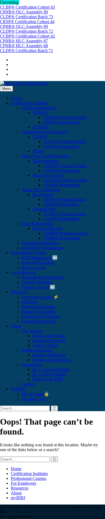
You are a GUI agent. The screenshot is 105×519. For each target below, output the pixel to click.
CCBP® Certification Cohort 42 (27, 36)
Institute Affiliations (49, 355)
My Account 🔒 (35, 394)
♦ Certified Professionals (42, 247)
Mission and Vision (48, 335)
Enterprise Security (48, 175)
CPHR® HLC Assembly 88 (24, 45)
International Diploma (40, 243)
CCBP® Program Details (64, 214)
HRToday (30, 302)
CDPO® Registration (61, 170)
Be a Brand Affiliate (49, 374)
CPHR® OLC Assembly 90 (24, 12)
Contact (28, 384)
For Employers (23, 272)
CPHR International (38, 107)
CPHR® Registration (61, 122)
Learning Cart (33, 398)
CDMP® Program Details (65, 233)
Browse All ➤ (34, 267)
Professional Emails (38, 306)
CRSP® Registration (61, 204)
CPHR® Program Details (64, 117)
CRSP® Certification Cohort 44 (27, 21)
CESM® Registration (61, 185)
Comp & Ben (43, 209)
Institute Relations (37, 350)
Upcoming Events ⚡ (40, 297)
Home (16, 98)
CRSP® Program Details (64, 199)
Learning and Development (45, 132)
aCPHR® (40, 127)
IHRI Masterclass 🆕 (40, 257)
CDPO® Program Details (65, 165)
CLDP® (39, 136)
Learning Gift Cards (39, 321)
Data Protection (45, 161)
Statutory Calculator (38, 311)
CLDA (38, 151)
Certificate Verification (41, 316)
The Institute (32, 331)
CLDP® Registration (61, 146)
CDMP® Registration (61, 238)
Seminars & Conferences (43, 277)
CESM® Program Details (65, 180)
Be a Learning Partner (51, 369)
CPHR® (39, 112)
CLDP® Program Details (64, 141)
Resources (19, 292)
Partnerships (32, 364)
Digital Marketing (47, 228)
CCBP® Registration (61, 218)
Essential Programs (38, 262)
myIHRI (18, 389)
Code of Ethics (45, 345)
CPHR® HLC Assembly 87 (24, 41)
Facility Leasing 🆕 (38, 287)
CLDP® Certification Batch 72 (26, 31)
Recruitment (42, 194)
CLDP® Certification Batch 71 (26, 50)
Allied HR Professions (41, 189)
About (16, 326)
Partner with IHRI (47, 379)
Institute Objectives (48, 340)
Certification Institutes (29, 103)
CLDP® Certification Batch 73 (26, 16)
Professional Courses (28, 252)
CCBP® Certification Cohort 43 (27, 7)
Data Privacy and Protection (45, 156)
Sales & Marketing (37, 223)
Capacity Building (37, 282)
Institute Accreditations (51, 360)
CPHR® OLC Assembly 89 (24, 26)
